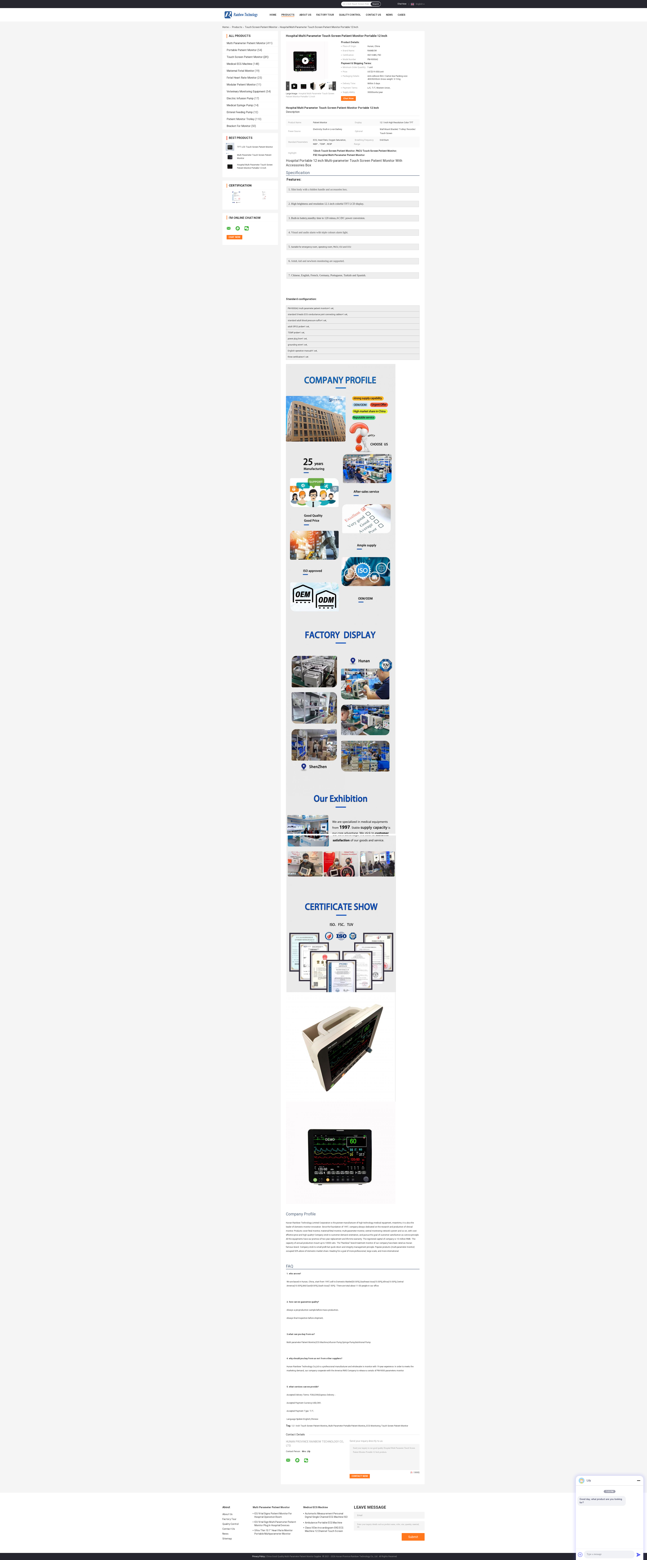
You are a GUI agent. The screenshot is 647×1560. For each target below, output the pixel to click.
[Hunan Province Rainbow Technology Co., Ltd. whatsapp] (240, 228)
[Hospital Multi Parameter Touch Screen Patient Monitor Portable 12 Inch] (230, 166)
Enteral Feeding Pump (240, 112)
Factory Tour (325, 14)
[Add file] (580, 1554)
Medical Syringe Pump (240, 105)
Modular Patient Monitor (241, 84)
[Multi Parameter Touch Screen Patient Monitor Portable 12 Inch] (305, 60)
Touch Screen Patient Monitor (261, 27)
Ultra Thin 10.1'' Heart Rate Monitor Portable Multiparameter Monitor (273, 1532)
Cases (401, 14)
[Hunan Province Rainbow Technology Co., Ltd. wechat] (248, 228)
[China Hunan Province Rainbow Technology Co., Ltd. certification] (236, 197)
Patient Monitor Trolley (240, 119)
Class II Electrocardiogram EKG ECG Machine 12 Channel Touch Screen (324, 1529)
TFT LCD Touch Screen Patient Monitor (255, 147)
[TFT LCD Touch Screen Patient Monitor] (230, 147)
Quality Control (350, 14)
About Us (305, 14)
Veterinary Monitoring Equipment (246, 91)
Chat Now (401, 4)
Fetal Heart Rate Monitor (242, 77)
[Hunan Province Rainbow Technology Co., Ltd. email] (231, 228)
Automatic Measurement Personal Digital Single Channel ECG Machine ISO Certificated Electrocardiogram (326, 1515)
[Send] (638, 1554)
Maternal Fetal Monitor (240, 70)
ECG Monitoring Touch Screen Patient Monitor (387, 1426)
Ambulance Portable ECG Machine (323, 1522)
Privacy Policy (258, 1556)
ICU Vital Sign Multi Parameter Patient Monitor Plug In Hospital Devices (275, 1524)
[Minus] (639, 1481)
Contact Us (373, 14)
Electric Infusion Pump (240, 98)
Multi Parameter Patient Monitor (246, 43)
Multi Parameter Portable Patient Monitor (346, 1426)
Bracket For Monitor (239, 126)
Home (273, 14)
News (389, 14)
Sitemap (227, 1538)
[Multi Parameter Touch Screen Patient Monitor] (230, 157)
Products (287, 14)
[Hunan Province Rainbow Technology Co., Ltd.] (240, 15)
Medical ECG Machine (239, 63)
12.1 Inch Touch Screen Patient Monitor (309, 1426)
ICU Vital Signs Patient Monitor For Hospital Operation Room (273, 1515)
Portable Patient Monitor (242, 50)
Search (375, 4)
